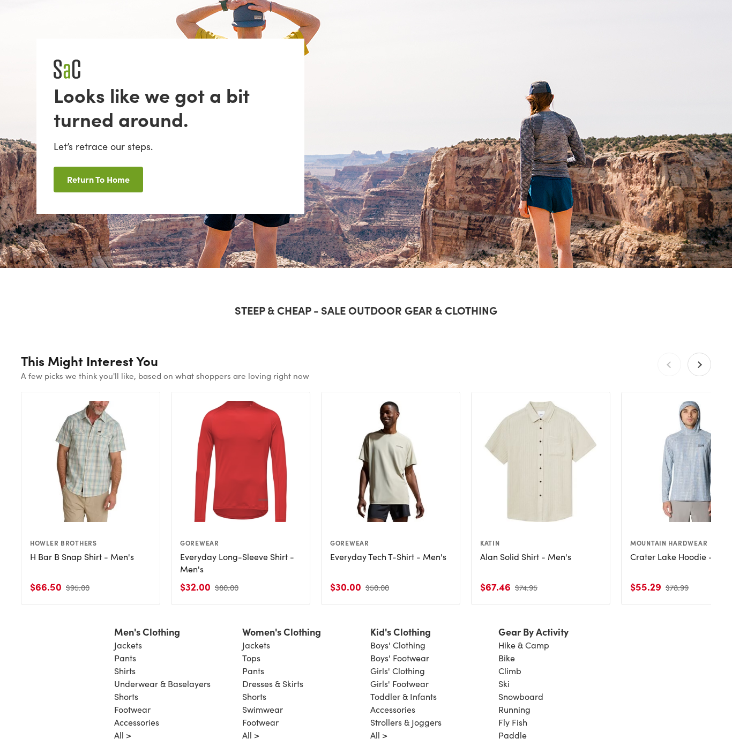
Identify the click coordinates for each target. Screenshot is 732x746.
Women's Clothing (281, 631)
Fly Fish (512, 722)
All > (122, 735)
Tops (251, 657)
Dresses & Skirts (272, 683)
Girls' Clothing (397, 670)
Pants (125, 657)
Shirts (125, 670)
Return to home (98, 179)
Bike (506, 657)
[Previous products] (669, 364)
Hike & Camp (523, 645)
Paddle (512, 735)
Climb (509, 670)
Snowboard (520, 696)
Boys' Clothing (397, 645)
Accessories (136, 722)
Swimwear (262, 709)
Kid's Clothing (400, 631)
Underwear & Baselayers (162, 683)
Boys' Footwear (399, 657)
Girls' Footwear (399, 683)
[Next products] (699, 364)
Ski (504, 683)
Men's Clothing (147, 631)
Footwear (132, 709)
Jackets (128, 645)
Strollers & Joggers (406, 722)
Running (514, 709)
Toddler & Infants (403, 696)
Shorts (126, 696)
